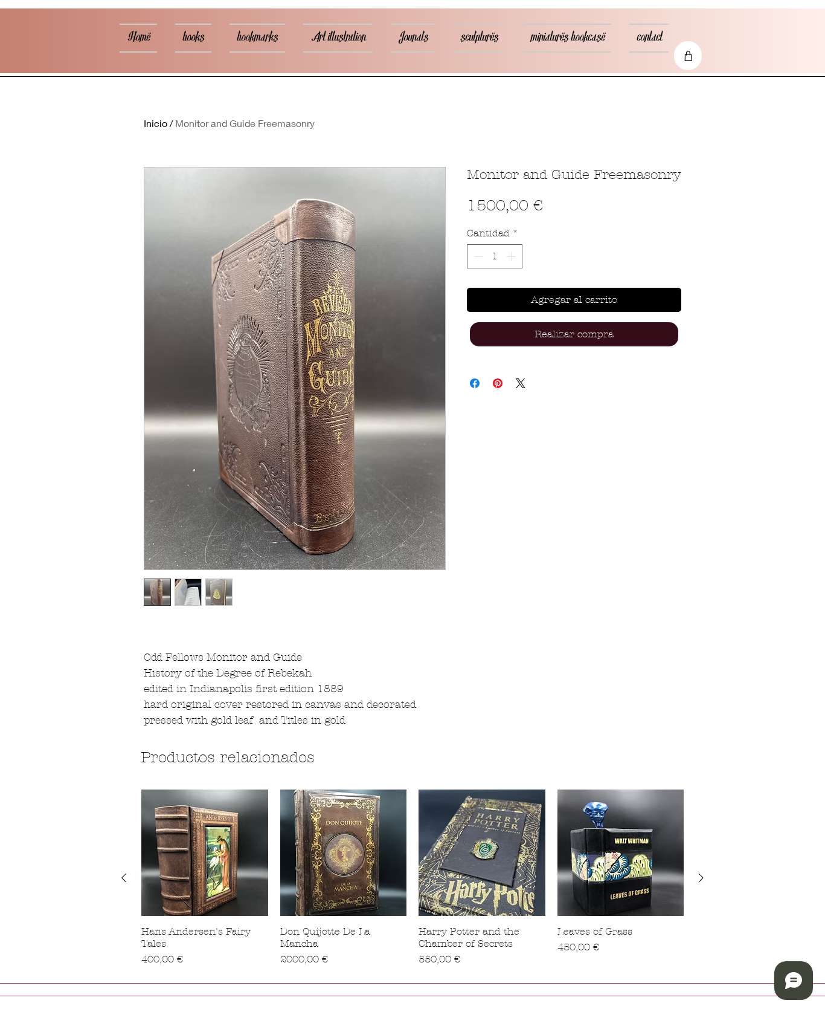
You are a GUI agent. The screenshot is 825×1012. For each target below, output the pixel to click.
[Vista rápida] (204, 853)
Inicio (155, 123)
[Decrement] (477, 256)
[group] (412, 878)
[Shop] (688, 55)
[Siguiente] (701, 878)
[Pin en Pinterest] (497, 383)
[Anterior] (124, 878)
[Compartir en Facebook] (474, 383)
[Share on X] (520, 383)
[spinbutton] (495, 256)
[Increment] (512, 256)
